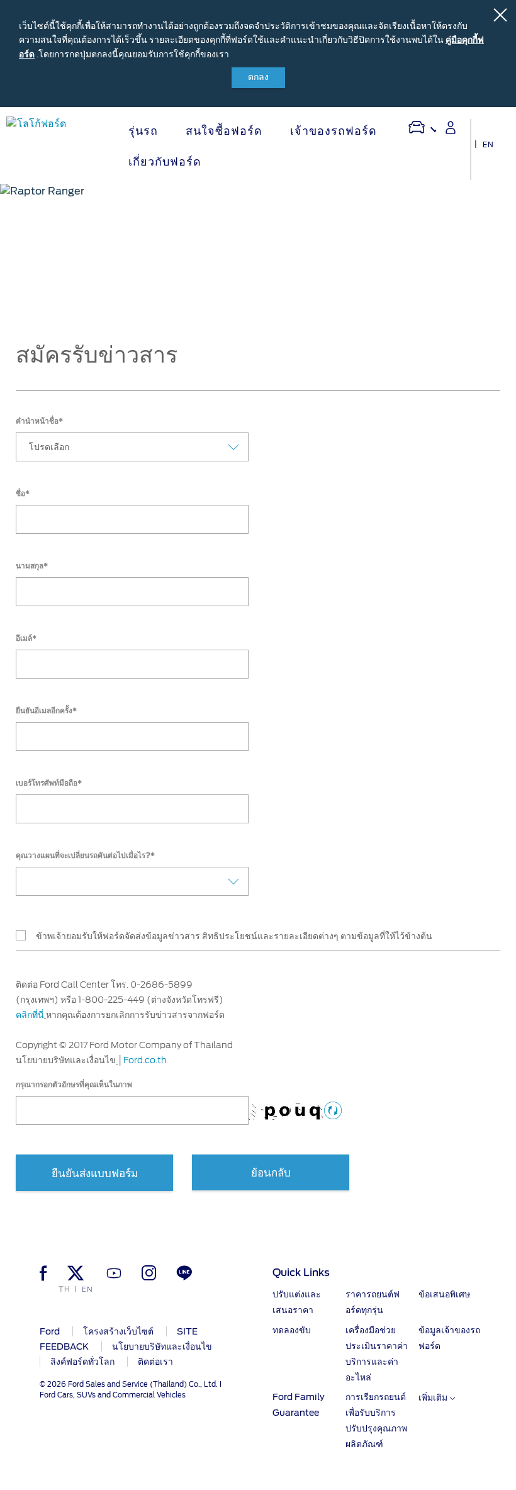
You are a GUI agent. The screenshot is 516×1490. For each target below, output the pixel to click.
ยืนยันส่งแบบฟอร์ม (95, 1173)
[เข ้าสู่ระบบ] (450, 127)
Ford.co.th (145, 1060)
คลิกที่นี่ (30, 1015)
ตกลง (258, 77)
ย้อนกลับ (271, 1173)
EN (488, 144)
